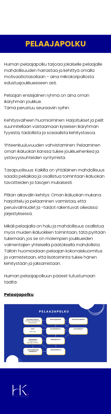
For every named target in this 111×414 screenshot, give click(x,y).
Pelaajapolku (19, 295)
